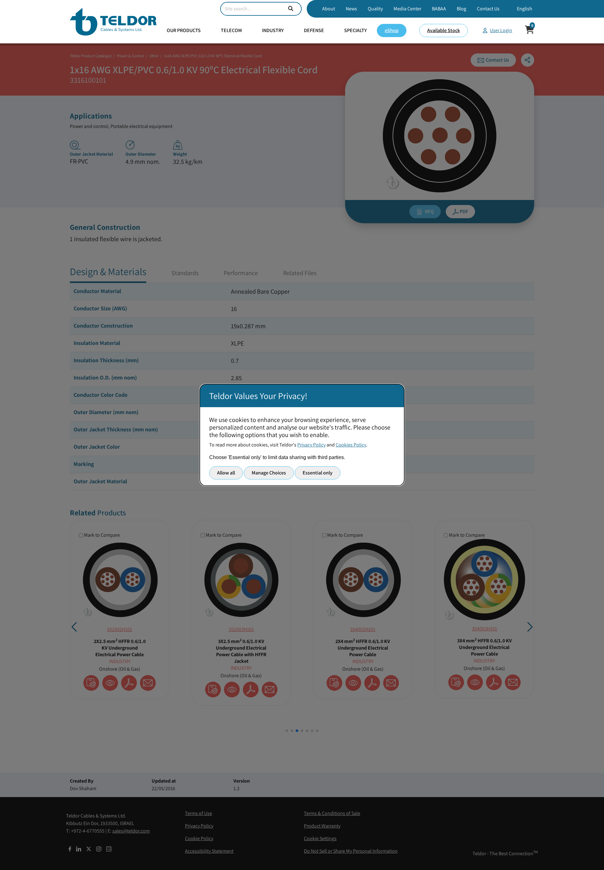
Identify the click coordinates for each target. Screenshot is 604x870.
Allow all (226, 472)
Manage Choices (269, 472)
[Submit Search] (290, 9)
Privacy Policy (311, 444)
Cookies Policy (351, 444)
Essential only (318, 472)
